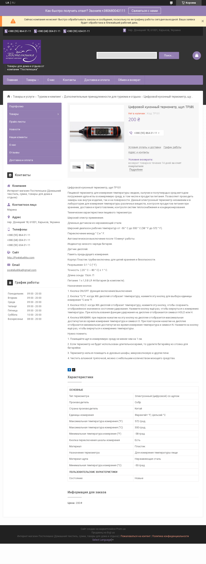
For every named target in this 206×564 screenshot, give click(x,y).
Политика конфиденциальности (170, 536)
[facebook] (69, 370)
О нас (51, 80)
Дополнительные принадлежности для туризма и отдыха (102, 96)
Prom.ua (121, 529)
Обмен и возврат (129, 80)
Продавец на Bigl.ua (103, 532)
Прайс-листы (17, 121)
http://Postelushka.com (20, 257)
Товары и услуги (23, 96)
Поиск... (169, 55)
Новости (14, 129)
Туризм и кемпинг (49, 96)
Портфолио (16, 106)
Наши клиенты (18, 137)
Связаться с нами (145, 11)
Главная (12, 80)
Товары (31, 80)
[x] (73, 370)
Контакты (69, 80)
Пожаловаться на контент (135, 536)
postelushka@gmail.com (21, 270)
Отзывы (14, 152)
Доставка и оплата (97, 80)
